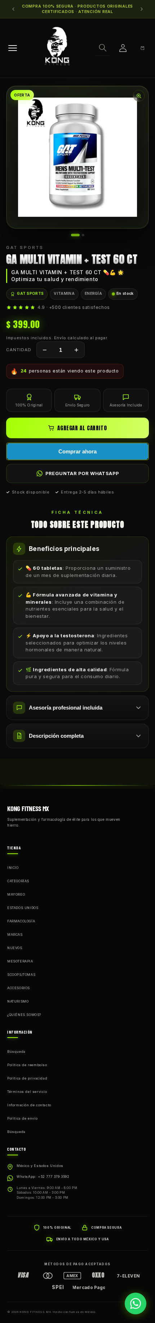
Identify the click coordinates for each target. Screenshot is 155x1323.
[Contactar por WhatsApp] (135, 1303)
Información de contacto (29, 1105)
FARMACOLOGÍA (21, 921)
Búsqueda (16, 1051)
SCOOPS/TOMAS (21, 975)
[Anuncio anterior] (13, 9)
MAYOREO (16, 894)
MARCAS (15, 934)
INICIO (13, 868)
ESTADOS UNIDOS (22, 908)
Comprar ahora (77, 451)
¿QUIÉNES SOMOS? (24, 1015)
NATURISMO (17, 1001)
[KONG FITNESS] (57, 48)
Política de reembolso (27, 1065)
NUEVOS (14, 948)
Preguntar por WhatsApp (82, 473)
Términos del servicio (27, 1092)
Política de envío (22, 1118)
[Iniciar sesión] (123, 48)
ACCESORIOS (18, 988)
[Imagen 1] (75, 235)
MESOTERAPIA (20, 961)
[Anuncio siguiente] (142, 9)
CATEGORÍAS (18, 881)
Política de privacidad (27, 1078)
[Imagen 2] (83, 235)
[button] (103, 48)
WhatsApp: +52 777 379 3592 (43, 1176)
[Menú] (12, 48)
